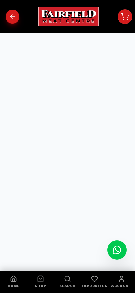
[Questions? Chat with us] (117, 250)
